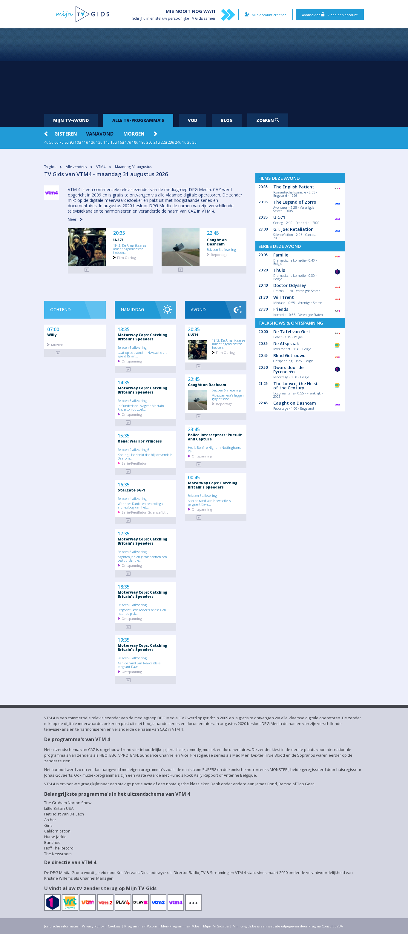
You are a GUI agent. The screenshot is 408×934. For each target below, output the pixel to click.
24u (178, 142)
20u (149, 142)
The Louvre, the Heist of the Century (295, 386)
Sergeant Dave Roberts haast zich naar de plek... (142, 611)
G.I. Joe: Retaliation (293, 229)
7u (61, 142)
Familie (280, 255)
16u (121, 142)
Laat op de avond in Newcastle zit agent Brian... (142, 354)
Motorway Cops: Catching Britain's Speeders (142, 336)
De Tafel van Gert (291, 331)
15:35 (124, 435)
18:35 (124, 586)
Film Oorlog (126, 257)
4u (46, 142)
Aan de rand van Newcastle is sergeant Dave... (139, 665)
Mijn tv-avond (71, 120)
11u (85, 142)
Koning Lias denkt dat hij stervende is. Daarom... (145, 456)
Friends (280, 309)
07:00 (53, 328)
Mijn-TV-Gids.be (216, 926)
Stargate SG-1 (131, 490)
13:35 (124, 328)
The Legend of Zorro (294, 202)
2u (189, 142)
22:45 (213, 233)
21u (157, 142)
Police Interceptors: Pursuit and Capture (215, 436)
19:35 (124, 639)
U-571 (118, 239)
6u (56, 142)
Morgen (134, 133)
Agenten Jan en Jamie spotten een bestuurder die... (142, 558)
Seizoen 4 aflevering (132, 498)
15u (114, 142)
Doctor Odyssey (289, 285)
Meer (72, 219)
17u (128, 142)
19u (142, 142)
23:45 (194, 428)
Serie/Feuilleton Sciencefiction (146, 512)
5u (51, 142)
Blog (227, 120)
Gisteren (65, 133)
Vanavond (99, 133)
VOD (192, 120)
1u (184, 142)
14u (106, 142)
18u (135, 142)
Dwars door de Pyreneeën (288, 369)
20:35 (119, 233)
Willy (51, 334)
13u (99, 142)
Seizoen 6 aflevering (221, 249)
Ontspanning (132, 361)
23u (171, 142)
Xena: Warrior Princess (140, 441)
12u (92, 142)
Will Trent (283, 297)
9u (72, 142)
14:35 (124, 382)
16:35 (124, 484)
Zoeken (265, 120)
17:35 (124, 533)
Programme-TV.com (140, 926)
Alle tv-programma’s (138, 120)
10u (78, 142)
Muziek (57, 344)
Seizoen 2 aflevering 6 (133, 449)
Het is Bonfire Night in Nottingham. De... (214, 449)
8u (67, 142)
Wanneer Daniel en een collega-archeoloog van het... (141, 505)
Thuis (279, 270)
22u (164, 142)
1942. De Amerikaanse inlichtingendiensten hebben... (129, 248)
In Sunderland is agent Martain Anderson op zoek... (141, 407)
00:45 (194, 477)
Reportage (219, 254)
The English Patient (293, 187)
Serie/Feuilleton (134, 463)
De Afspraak (286, 343)
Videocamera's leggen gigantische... (228, 397)
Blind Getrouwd (289, 355)
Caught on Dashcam (217, 241)
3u (194, 142)
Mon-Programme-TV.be (180, 926)
